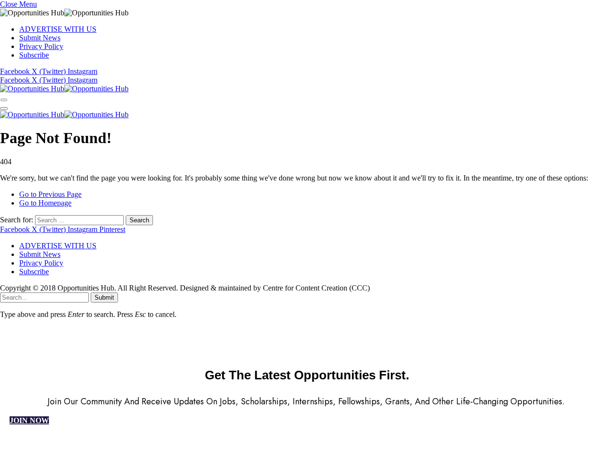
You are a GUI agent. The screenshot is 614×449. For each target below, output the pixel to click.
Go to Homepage (45, 203)
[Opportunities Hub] (64, 89)
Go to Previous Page (50, 194)
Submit (104, 297)
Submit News (39, 38)
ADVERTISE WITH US (57, 29)
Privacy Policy (41, 46)
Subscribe (34, 55)
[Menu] (3, 99)
